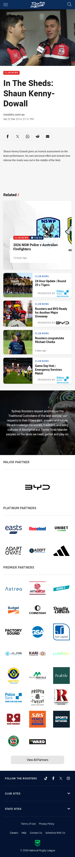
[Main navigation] (5, 4)
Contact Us (36, 832)
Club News (11, 73)
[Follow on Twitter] (60, 778)
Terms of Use (28, 823)
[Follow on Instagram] (68, 778)
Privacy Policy (46, 823)
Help (23, 832)
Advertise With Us (55, 832)
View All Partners (37, 760)
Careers (14, 832)
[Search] (69, 4)
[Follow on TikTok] (46, 778)
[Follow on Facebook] (53, 778)
